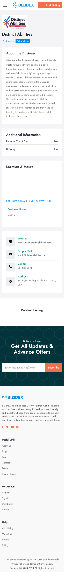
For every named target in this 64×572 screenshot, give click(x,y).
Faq (4, 457)
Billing (5, 545)
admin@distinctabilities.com (32, 255)
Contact (6, 462)
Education (23, 41)
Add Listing (53, 5)
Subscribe (53, 368)
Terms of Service (38, 563)
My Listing (7, 534)
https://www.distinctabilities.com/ (35, 242)
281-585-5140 (25, 268)
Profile (5, 509)
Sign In (5, 498)
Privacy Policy (9, 474)
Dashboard (7, 504)
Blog (4, 451)
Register (6, 492)
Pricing (5, 539)
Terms (5, 468)
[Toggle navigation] (4, 5)
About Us (6, 445)
